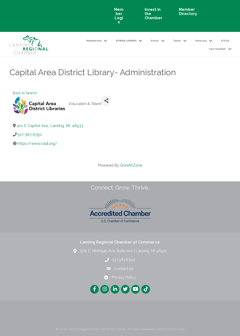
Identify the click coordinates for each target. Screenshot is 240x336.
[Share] (106, 101)
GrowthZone (131, 165)
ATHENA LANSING (126, 40)
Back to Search (25, 93)
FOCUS (225, 40)
